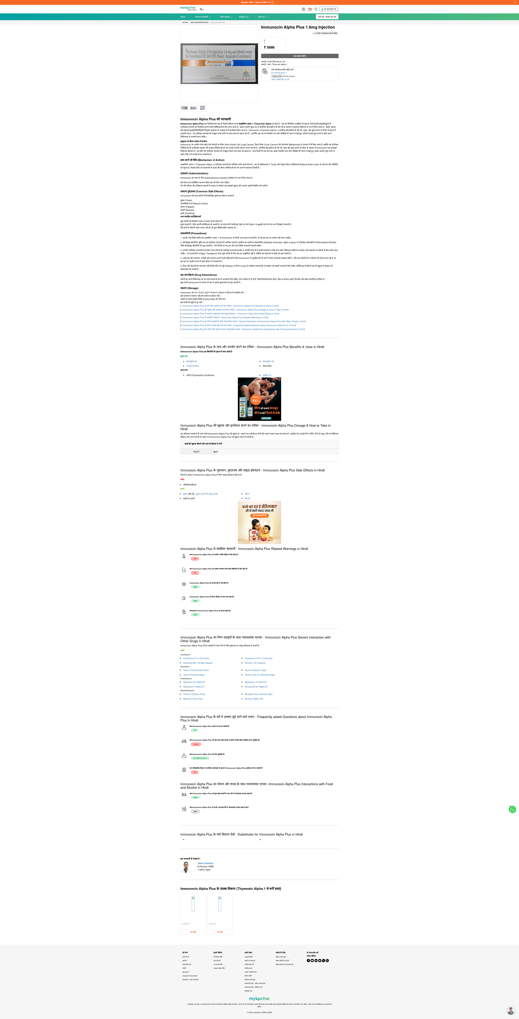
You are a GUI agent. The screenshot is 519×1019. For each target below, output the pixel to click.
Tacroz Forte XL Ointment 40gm (260, 674)
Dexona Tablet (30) (254, 698)
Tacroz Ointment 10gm (255, 670)
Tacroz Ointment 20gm (194, 674)
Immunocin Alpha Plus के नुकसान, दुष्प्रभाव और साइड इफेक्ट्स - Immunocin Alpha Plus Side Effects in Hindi (230, 313)
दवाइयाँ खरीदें (248, 957)
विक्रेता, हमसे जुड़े (250, 979)
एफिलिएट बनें (248, 991)
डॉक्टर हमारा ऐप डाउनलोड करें (284, 964)
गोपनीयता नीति (218, 957)
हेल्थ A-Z (262, 16)
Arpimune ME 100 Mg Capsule (198, 662)
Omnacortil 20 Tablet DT (256, 686)
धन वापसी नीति (218, 964)
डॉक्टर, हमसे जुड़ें (280, 957)
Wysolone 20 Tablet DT (194, 682)
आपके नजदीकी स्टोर (251, 972)
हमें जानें (185, 952)
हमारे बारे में (185, 957)
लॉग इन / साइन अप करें (327, 16)
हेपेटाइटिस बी (192, 361)
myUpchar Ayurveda (189, 975)
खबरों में (184, 960)
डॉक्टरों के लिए (280, 952)
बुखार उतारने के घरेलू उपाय (206, 493)
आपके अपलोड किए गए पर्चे (280, 79)
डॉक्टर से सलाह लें (250, 960)
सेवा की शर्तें (217, 960)
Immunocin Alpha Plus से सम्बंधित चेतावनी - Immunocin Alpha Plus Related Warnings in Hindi (225, 317)
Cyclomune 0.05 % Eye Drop (258, 658)
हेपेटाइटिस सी (268, 361)
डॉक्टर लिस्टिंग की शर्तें (282, 960)
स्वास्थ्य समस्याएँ (201, 16)
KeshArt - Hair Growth (190, 979)
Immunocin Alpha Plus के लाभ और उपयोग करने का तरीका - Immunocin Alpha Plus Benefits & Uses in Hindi (230, 305)
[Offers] (303, 8)
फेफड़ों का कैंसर (193, 365)
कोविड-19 (267, 375)
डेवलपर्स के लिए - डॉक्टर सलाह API (255, 983)
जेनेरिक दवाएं (248, 968)
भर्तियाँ (184, 968)
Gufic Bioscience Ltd (276, 61)
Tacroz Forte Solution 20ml (196, 670)
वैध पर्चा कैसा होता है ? (279, 72)
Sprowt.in (185, 972)
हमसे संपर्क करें (186, 964)
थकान (247, 493)
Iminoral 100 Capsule (255, 662)
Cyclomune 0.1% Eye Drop (196, 658)
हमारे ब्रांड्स (225, 16)
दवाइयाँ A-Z (243, 16)
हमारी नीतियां (218, 952)
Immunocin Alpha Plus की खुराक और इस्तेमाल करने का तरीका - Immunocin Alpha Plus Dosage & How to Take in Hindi (235, 309)
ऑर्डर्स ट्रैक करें (249, 964)
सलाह (182, 16)
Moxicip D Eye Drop (192, 698)
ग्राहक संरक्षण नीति (219, 968)
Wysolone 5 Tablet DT (193, 686)
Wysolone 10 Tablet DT (256, 682)
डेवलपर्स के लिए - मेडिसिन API (253, 987)
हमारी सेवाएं (248, 952)
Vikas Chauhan (205, 863)
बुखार (185, 493)
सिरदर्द (247, 498)
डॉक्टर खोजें (248, 975)
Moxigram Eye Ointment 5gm (258, 694)
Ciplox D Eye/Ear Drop (194, 694)
